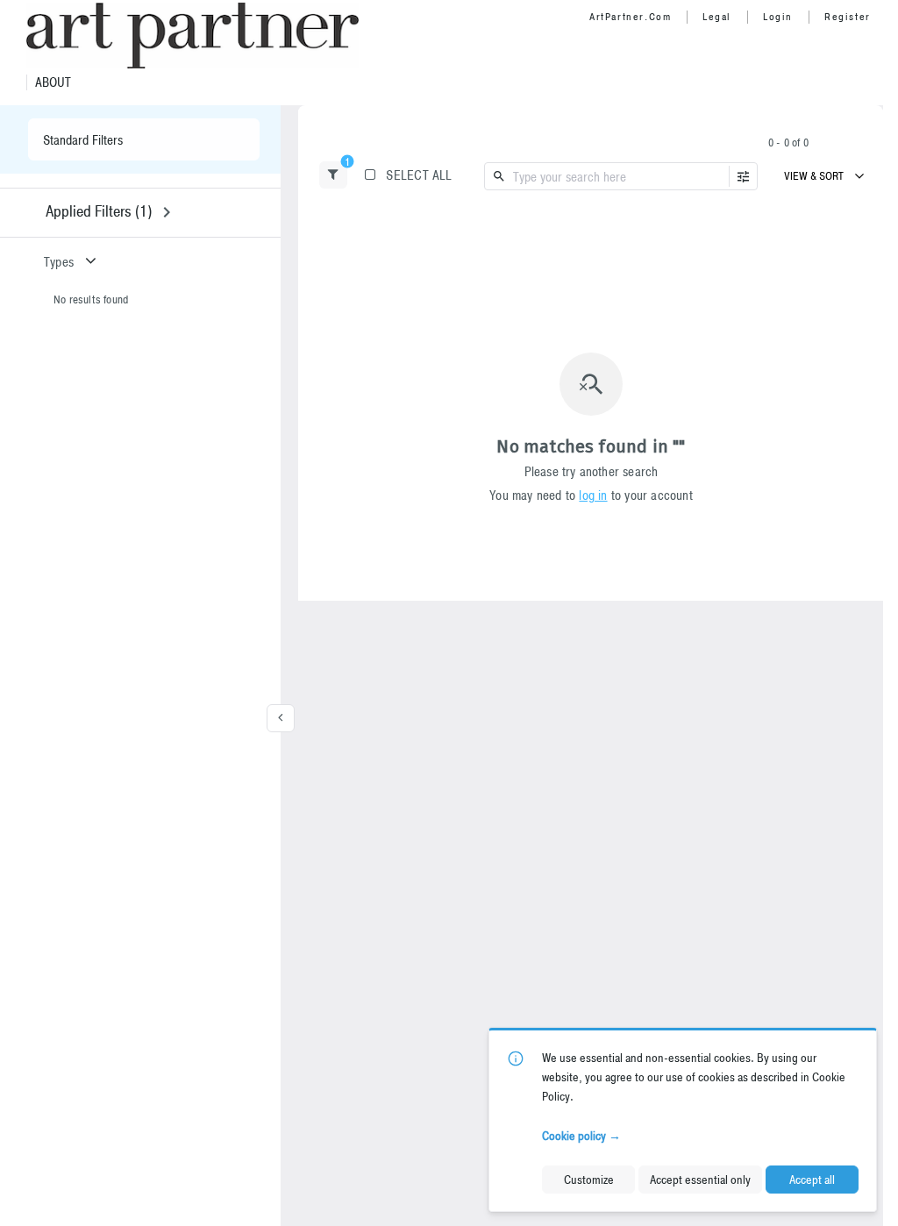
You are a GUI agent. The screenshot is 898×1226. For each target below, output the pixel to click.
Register (847, 17)
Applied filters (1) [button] (99, 211)
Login (778, 17)
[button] (333, 175)
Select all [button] (419, 175)
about (53, 82)
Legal (716, 17)
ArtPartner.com (630, 17)
